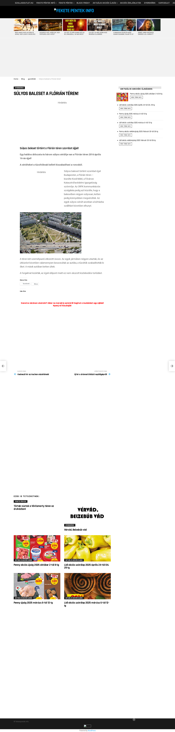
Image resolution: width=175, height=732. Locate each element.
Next (160, 28)
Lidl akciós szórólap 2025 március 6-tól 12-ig (86, 604)
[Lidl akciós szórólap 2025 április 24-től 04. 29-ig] (87, 548)
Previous (15, 28)
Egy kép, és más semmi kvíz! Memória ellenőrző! (98, 33)
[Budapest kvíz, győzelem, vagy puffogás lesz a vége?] (50, 25)
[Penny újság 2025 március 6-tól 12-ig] (37, 586)
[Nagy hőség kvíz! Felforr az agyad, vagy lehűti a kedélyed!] (26, 25)
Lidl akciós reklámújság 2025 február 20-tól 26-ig (137, 140)
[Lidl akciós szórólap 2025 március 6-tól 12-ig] (87, 586)
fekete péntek (66, 2)
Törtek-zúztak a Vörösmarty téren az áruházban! (34, 507)
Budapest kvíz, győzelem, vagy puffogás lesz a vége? (50, 33)
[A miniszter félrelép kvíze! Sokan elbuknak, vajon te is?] (124, 25)
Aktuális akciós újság (104, 2)
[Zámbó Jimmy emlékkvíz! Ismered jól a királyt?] (149, 25)
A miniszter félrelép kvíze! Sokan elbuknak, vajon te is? (123, 33)
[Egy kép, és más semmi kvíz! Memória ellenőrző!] (99, 25)
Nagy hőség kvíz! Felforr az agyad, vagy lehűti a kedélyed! (25, 33)
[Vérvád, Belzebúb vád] (87, 513)
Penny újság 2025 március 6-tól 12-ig (33, 602)
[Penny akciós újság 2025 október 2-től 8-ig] (37, 548)
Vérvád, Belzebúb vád (75, 529)
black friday (83, 2)
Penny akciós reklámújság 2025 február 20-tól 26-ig (138, 131)
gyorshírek (150, 2)
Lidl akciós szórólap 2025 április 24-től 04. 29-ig (86, 566)
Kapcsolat (164, 2)
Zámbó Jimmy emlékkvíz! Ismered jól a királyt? (146, 33)
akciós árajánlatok (130, 2)
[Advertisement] (87, 57)
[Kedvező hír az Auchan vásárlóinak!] (3, 366)
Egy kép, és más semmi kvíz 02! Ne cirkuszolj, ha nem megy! (74, 33)
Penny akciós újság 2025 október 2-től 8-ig (36, 565)
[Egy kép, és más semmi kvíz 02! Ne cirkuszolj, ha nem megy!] (75, 25)
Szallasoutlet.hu (24, 2)
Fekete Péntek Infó (45, 2)
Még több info (136, 97)
